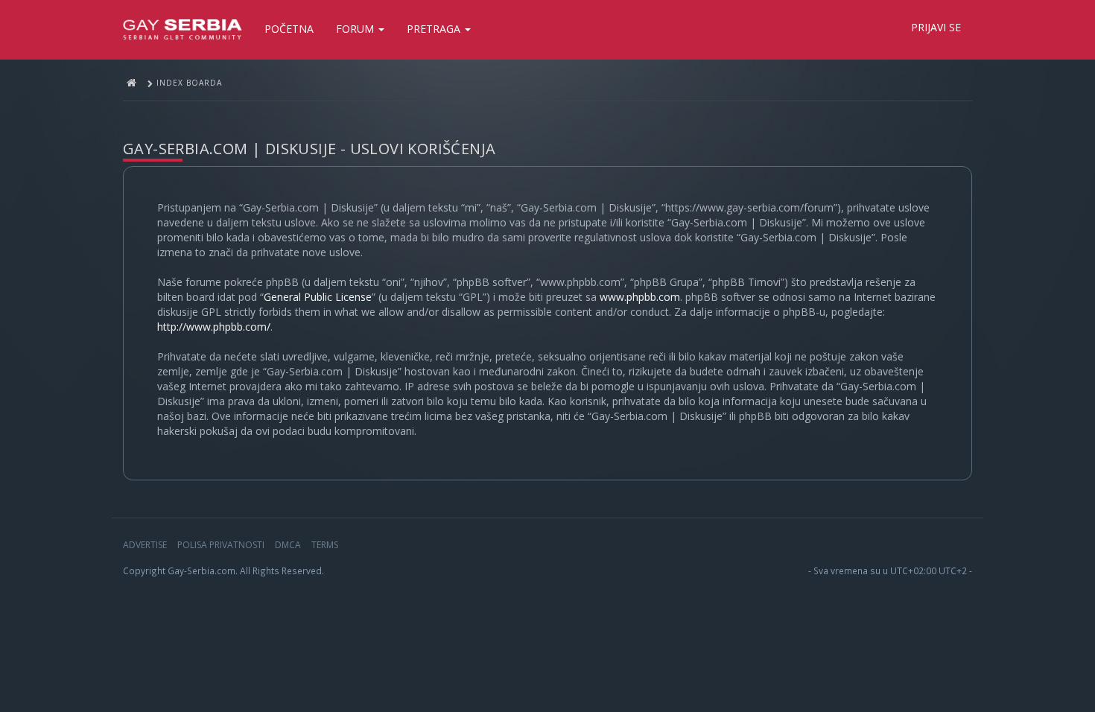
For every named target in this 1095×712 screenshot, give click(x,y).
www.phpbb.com (640, 297)
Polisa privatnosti (220, 544)
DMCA (288, 544)
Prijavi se (936, 27)
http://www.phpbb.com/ (213, 327)
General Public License (318, 297)
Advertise (145, 544)
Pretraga (435, 29)
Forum (356, 29)
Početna (289, 29)
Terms (324, 544)
